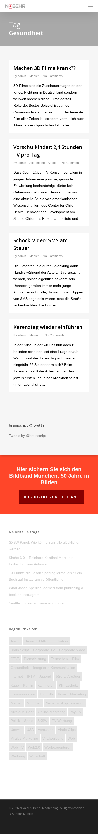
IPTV (31, 676)
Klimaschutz (68, 685)
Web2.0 (34, 747)
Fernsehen (59, 659)
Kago (15, 685)
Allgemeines (37, 163)
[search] (80, 6)
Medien (34, 76)
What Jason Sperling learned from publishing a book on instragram (46, 591)
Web (71, 738)
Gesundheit (20, 668)
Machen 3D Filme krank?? (44, 67)
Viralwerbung (52, 738)
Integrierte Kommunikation (54, 668)
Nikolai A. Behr (22, 712)
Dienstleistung (35, 659)
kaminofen (46, 685)
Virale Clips (67, 730)
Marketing (78, 694)
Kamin (28, 685)
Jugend (45, 676)
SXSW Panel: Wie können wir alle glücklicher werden (44, 545)
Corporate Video (72, 650)
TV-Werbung (62, 721)
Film (75, 659)
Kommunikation (23, 694)
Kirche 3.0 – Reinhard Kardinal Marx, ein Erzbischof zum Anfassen (41, 561)
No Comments (53, 76)
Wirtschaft (37, 756)
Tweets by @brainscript (27, 436)
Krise (62, 694)
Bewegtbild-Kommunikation (46, 641)
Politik (15, 721)
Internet (17, 676)
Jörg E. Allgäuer (67, 676)
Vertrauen (46, 730)
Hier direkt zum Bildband (51, 497)
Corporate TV (44, 650)
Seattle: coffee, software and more (36, 603)
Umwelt (16, 730)
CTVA (15, 659)
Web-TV (17, 747)
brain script (20, 650)
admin (22, 76)
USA (30, 730)
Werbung (18, 756)
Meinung (35, 335)
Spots (28, 721)
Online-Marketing (51, 712)
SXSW (42, 721)
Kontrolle (46, 694)
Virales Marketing (24, 738)
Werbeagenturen (57, 747)
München (34, 703)
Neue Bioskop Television (65, 703)
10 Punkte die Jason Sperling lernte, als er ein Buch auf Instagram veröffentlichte (45, 576)
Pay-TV (75, 712)
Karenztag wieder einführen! (48, 327)
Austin (15, 641)
